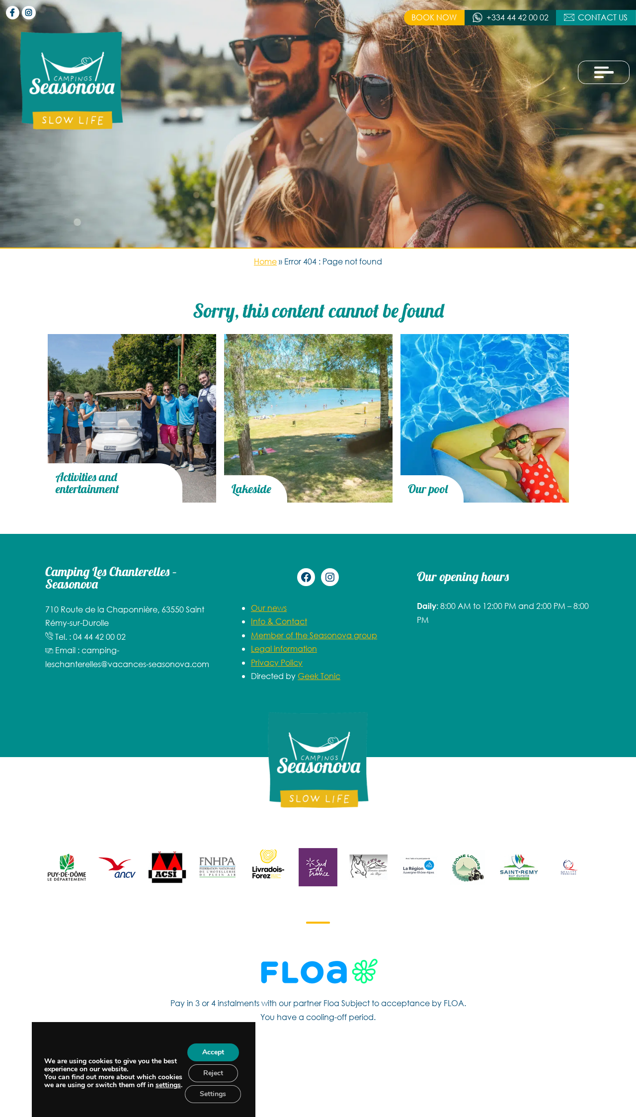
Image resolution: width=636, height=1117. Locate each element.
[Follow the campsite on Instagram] (28, 12)
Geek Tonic (319, 676)
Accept (213, 1052)
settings (168, 1085)
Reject (213, 1073)
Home (265, 261)
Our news (269, 607)
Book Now (434, 17)
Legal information (284, 648)
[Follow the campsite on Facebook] (12, 12)
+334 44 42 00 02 (517, 17)
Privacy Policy (277, 662)
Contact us (603, 17)
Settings (213, 1094)
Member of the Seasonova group (314, 635)
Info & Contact (279, 621)
